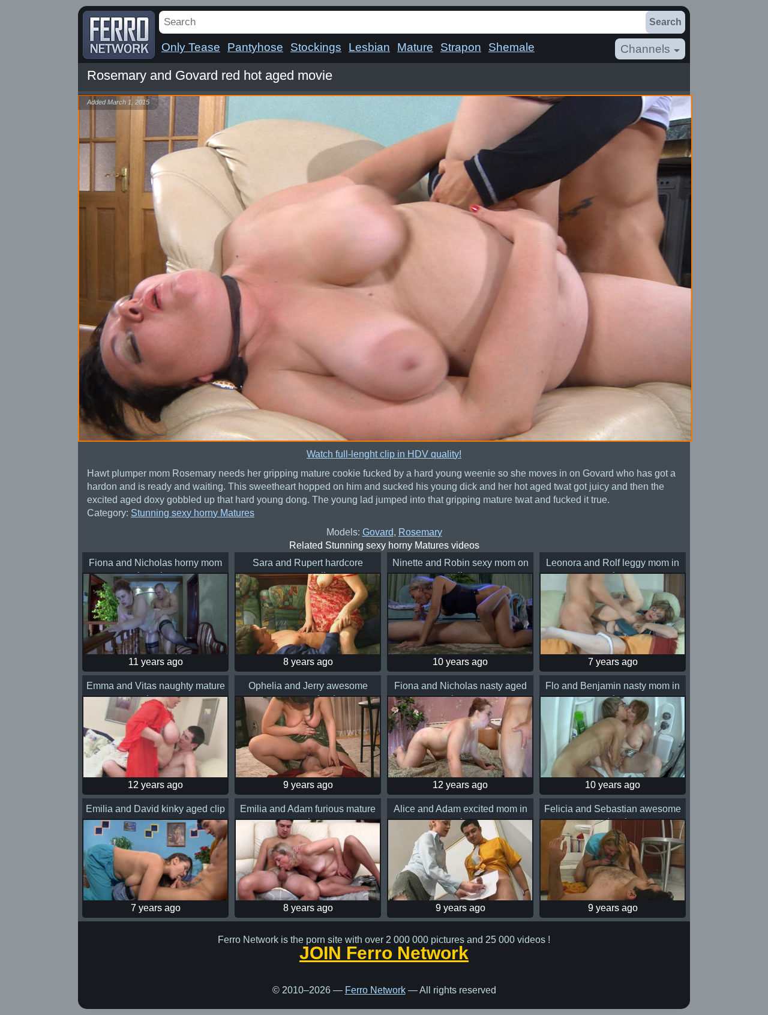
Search (665, 22)
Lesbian (369, 47)
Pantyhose (255, 47)
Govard (378, 532)
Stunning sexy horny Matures (192, 513)
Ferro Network (375, 990)
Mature (415, 47)
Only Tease (190, 47)
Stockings (315, 47)
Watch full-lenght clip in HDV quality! (384, 454)
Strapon (460, 47)
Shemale (511, 47)
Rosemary (420, 532)
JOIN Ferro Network (384, 953)
